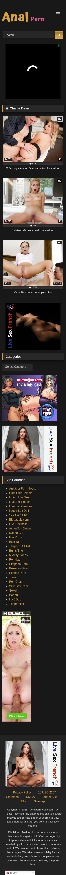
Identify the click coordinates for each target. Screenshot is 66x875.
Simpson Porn (18, 564)
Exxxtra (14, 541)
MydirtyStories (18, 555)
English (13, 872)
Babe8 (13, 595)
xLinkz (13, 577)
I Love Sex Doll (19, 510)
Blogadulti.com (19, 519)
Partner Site (49, 796)
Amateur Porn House (22, 488)
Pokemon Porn (19, 568)
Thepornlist (16, 603)
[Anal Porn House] (27, 17)
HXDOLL (15, 599)
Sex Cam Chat (18, 515)
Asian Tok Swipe (20, 528)
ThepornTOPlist (19, 546)
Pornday (14, 559)
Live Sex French (19, 501)
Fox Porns (16, 537)
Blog (24, 801)
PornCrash (16, 581)
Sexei (13, 590)
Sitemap (39, 801)
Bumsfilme (16, 550)
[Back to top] (55, 865)
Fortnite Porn (17, 572)
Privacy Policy (22, 792)
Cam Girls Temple (20, 493)
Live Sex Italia (18, 524)
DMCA (30, 796)
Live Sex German (20, 506)
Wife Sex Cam (18, 586)
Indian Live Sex (19, 497)
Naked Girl (16, 532)
